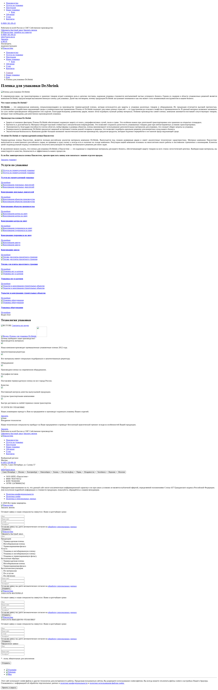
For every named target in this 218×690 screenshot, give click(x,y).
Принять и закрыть (9, 688)
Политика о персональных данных (21, 499)
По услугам (8, 573)
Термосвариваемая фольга (15, 546)
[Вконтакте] (2, 467)
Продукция (11, 8)
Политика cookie (13, 496)
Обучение (10, 14)
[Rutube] (8, 467)
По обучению (9, 576)
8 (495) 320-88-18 (8, 462)
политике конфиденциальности (74, 683)
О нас (8, 17)
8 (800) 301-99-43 (8, 23)
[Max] (9, 674)
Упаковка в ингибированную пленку (19, 551)
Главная (9, 73)
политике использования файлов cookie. (107, 683)
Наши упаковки (13, 10)
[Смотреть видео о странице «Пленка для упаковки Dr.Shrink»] (24, 336)
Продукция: (6, 539)
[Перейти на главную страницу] (16, 32)
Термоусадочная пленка (14, 541)
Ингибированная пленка (14, 544)
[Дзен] (5, 467)
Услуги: (4, 549)
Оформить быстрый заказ (12, 30)
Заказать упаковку (9, 160)
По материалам (10, 571)
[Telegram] (11, 672)
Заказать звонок (30, 30)
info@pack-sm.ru (8, 37)
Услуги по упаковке (14, 5)
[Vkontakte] (11, 670)
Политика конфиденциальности (20, 494)
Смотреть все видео (20, 325)
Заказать (4, 416)
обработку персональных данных (62, 527)
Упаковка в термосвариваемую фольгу (20, 556)
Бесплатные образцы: (10, 558)
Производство (12, 3)
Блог (13, 12)
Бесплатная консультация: (12, 568)
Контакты (10, 19)
